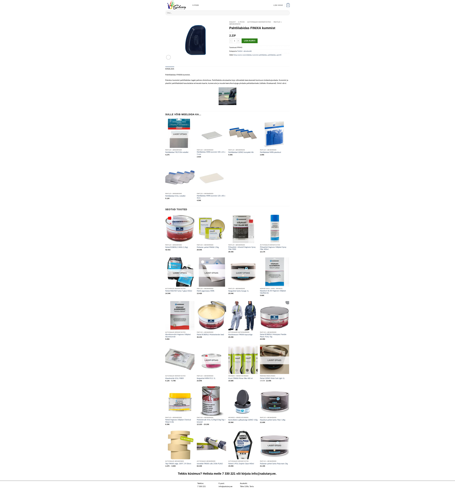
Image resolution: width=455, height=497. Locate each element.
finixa (235, 55)
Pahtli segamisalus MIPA (205, 291)
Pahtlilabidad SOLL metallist (175, 196)
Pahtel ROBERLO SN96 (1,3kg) (176, 247)
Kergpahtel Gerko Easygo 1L (238, 291)
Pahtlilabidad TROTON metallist (176, 152)
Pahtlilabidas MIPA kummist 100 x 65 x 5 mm (211, 153)
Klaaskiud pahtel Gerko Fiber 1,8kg (272, 420)
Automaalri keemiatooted (259, 22)
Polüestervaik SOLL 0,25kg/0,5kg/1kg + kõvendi (211, 421)
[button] (278, 5)
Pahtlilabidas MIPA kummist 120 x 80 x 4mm (211, 197)
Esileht (232, 22)
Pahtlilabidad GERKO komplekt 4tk (241, 152)
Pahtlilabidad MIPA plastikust (270, 152)
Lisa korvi (249, 41)
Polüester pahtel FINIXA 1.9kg (208, 247)
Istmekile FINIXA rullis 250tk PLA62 (210, 464)
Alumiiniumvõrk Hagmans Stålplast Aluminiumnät (178, 336)
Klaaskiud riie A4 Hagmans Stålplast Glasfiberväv (273, 292)
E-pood (196, 5)
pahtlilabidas (272, 55)
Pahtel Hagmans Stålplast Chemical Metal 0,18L (178, 421)
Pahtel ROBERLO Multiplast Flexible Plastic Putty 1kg (273, 336)
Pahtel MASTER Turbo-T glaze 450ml (178, 291)
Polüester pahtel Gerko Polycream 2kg (274, 464)
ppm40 (279, 55)
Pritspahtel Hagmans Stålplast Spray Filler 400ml (273, 248)
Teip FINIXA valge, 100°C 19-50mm (178, 464)
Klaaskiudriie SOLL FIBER (174, 378)
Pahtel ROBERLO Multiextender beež (210, 335)
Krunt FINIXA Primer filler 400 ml (240, 378)
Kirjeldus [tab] (169, 69)
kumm (240, 55)
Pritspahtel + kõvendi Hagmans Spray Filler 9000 (242, 248)
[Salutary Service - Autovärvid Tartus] (177, 5)
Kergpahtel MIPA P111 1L (206, 378)
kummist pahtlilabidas (260, 55)
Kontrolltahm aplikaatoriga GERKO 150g (242, 420)
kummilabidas (247, 55)
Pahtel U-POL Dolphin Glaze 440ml (241, 464)
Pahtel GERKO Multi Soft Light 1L (272, 378)
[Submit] (287, 13)
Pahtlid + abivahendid (244, 51)
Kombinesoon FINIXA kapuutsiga (240, 335)
